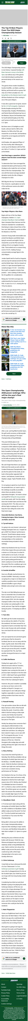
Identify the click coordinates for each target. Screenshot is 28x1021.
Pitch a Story (20, 990)
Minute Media (10, 1007)
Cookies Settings (6, 1004)
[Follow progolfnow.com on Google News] (24, 319)
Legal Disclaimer (21, 996)
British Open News (10, 973)
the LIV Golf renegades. (11, 106)
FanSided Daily (5, 990)
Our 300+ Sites (21, 987)
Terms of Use (20, 993)
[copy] (11, 38)
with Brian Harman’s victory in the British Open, (13, 72)
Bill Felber (6, 35)
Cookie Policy (5, 996)
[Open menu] (2, 2)
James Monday (7, 405)
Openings (19, 984)
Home (3, 379)
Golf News (8, 379)
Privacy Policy (5, 993)
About (3, 984)
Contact (3, 987)
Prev (6, 63)
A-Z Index (19, 999)
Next (21, 63)
